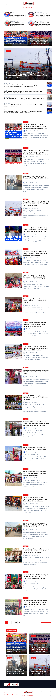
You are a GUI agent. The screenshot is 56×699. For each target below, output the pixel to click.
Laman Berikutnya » (46, 622)
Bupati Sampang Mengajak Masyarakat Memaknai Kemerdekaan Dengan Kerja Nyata (36, 372)
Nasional (8, 33)
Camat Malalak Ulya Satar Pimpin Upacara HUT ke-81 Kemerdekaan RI (35, 448)
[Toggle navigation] (6, 4)
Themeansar (15, 694)
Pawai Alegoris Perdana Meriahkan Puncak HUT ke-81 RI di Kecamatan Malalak (35, 300)
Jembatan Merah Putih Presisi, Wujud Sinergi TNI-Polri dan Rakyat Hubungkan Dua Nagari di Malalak (35, 576)
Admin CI (10, 43)
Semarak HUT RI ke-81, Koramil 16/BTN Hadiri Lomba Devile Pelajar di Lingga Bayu (35, 397)
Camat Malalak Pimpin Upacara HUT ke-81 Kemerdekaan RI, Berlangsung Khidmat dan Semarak (35, 473)
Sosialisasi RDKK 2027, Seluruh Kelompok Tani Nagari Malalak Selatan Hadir (17, 24)
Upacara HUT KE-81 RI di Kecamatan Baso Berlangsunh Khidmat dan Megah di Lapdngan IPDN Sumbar (35, 348)
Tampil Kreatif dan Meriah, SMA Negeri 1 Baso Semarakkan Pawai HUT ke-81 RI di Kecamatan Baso (42, 24)
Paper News (7, 694)
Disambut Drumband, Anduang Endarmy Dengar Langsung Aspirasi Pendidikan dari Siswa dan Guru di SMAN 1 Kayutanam (15, 41)
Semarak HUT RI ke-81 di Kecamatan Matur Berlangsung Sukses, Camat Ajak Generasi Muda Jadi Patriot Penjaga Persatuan (36, 424)
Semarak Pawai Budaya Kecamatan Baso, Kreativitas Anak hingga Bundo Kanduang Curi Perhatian (35, 253)
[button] (50, 64)
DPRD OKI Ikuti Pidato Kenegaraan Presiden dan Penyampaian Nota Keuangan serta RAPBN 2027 (34, 324)
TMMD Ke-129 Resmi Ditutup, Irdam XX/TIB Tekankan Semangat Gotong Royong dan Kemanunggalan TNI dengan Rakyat (35, 603)
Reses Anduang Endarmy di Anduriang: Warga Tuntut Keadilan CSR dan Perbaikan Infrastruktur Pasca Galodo (39, 41)
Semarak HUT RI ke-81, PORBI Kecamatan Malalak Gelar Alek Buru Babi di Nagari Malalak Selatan (35, 499)
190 (16, 622)
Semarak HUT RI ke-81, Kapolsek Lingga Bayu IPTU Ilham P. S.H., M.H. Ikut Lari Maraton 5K (35, 525)
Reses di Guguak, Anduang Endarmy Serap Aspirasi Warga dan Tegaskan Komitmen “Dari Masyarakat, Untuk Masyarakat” (23, 112)
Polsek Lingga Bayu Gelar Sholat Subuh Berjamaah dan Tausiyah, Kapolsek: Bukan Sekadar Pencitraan (36, 550)
